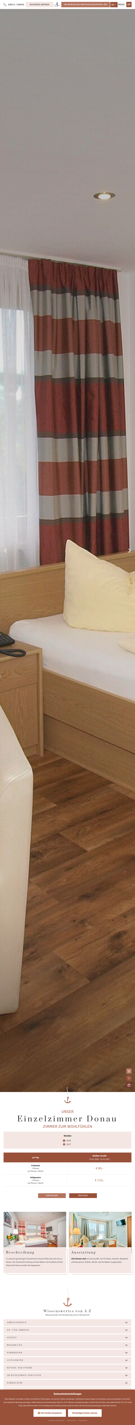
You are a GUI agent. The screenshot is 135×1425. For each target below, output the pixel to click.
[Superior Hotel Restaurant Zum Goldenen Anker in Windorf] (57, 4)
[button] (5, 550)
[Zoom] (67, 550)
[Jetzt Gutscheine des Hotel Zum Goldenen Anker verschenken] (129, 1085)
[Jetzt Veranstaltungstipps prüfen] (129, 1078)
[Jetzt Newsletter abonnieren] (129, 1071)
